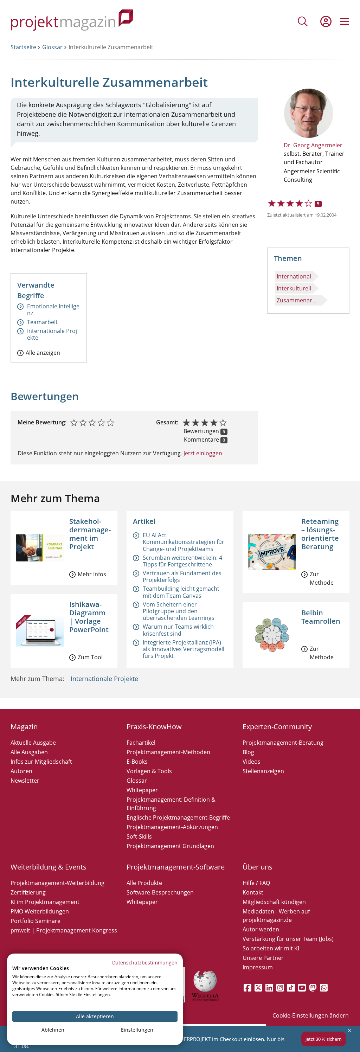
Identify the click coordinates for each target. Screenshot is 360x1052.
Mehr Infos (92, 574)
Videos (252, 761)
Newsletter (25, 780)
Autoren (21, 771)
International (294, 276)
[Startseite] (72, 21)
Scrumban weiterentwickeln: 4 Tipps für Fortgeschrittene (182, 561)
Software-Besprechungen (160, 892)
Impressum (258, 967)
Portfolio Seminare (35, 921)
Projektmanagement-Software (176, 867)
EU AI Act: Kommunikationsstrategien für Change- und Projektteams (183, 541)
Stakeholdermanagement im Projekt (90, 534)
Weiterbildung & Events (48, 867)
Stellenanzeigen (263, 771)
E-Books (137, 761)
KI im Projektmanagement (45, 902)
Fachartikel (141, 742)
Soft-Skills (139, 836)
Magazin (24, 726)
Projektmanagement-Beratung (283, 742)
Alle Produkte (144, 883)
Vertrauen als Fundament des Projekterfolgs (182, 576)
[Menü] (344, 21)
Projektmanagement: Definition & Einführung (171, 804)
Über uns (257, 867)
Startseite (23, 47)
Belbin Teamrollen (320, 617)
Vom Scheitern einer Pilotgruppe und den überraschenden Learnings (178, 611)
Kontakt (253, 892)
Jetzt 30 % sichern (324, 1039)
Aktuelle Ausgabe (33, 742)
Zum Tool (90, 657)
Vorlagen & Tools (149, 771)
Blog (248, 752)
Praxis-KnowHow (154, 726)
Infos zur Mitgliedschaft (41, 761)
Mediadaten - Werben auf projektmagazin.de (276, 915)
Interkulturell (294, 288)
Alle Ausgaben (29, 752)
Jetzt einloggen (202, 453)
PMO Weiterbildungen (40, 911)
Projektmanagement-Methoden (168, 752)
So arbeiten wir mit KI (271, 948)
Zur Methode (322, 578)
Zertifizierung (28, 892)
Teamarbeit (42, 322)
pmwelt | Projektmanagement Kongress (64, 930)
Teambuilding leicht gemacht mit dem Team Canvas (181, 592)
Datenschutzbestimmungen (145, 962)
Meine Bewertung (41, 422)
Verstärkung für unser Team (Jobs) (288, 939)
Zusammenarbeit (299, 300)
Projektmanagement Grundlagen (170, 846)
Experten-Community (277, 726)
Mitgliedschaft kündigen (274, 902)
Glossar (52, 47)
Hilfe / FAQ (256, 883)
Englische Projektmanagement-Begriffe (178, 817)
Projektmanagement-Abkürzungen (172, 827)
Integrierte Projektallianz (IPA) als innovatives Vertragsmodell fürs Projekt (183, 649)
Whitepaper (142, 790)
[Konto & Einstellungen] (325, 21)
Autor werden (261, 929)
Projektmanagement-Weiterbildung (57, 883)
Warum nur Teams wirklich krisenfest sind (178, 630)
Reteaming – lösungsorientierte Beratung (320, 534)
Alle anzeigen (43, 352)
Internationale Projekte (52, 334)
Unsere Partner (263, 958)
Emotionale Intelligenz (53, 309)
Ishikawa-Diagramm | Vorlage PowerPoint (89, 616)
